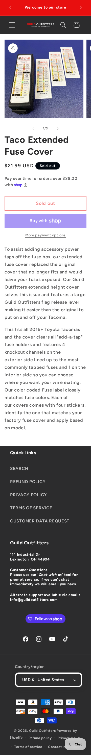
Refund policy (40, 738)
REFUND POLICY (28, 481)
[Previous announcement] (10, 7)
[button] (12, 25)
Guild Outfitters (42, 731)
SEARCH (19, 468)
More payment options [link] (45, 235)
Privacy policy (70, 738)
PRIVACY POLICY (28, 494)
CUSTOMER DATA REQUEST (40, 520)
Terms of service (28, 747)
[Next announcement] (80, 7)
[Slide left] (33, 128)
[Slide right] (57, 128)
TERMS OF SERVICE (31, 507)
